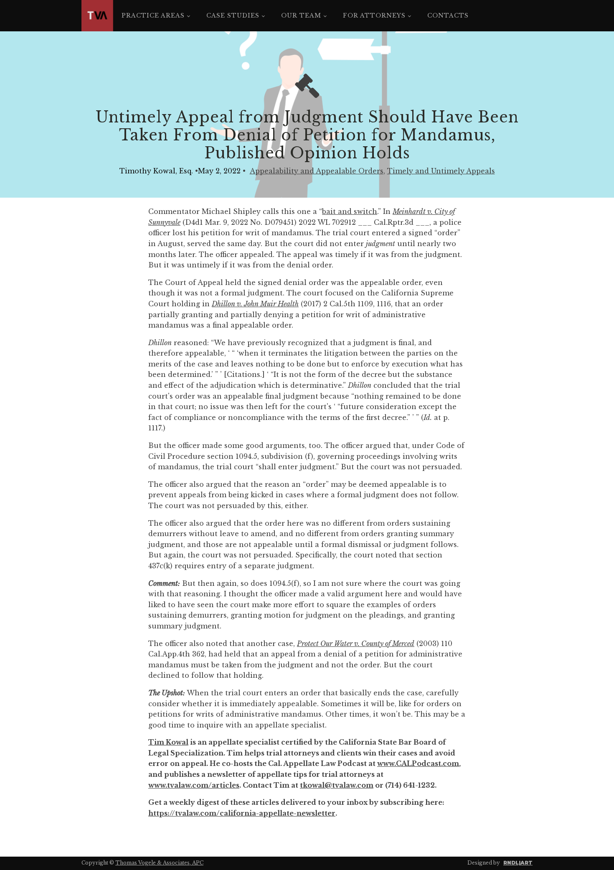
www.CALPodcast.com (418, 763)
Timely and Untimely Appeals (441, 171)
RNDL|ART (518, 863)
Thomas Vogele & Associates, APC (159, 863)
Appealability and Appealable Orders (316, 171)
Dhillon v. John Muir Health (255, 304)
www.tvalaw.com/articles (193, 785)
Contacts (448, 15)
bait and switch (349, 211)
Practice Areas (153, 15)
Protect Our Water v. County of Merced (355, 643)
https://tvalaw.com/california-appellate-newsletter (241, 813)
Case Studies (232, 15)
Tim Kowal (168, 742)
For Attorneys (374, 15)
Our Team (301, 15)
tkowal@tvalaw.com (336, 785)
